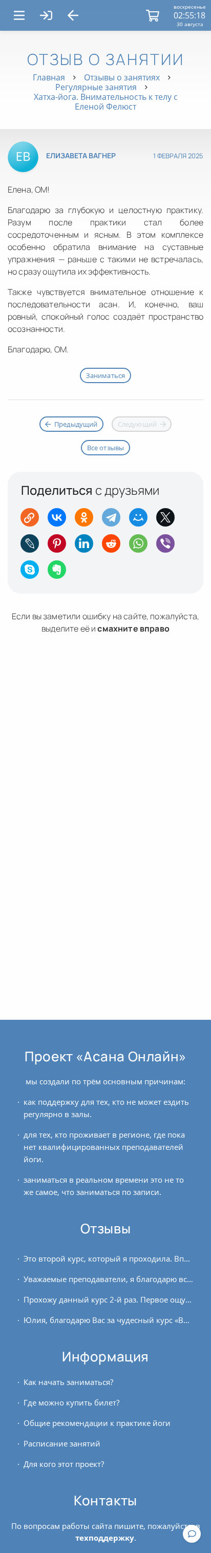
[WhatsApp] (141, 546)
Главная (49, 77)
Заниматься (105, 375)
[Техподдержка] (192, 1534)
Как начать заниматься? (68, 1382)
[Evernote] (60, 572)
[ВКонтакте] (60, 520)
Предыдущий (76, 424)
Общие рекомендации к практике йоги (97, 1423)
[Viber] (168, 546)
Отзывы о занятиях (122, 77)
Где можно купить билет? (71, 1402)
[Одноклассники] (87, 520)
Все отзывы (105, 447)
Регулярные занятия (96, 87)
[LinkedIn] (87, 546)
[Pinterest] (60, 546)
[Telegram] (114, 520)
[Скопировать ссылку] (33, 520)
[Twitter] (168, 520)
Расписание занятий (62, 1443)
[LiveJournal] (33, 546)
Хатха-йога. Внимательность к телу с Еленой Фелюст (106, 101)
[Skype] (33, 572)
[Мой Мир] (141, 520)
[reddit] (114, 546)
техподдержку (104, 1538)
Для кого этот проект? (64, 1464)
